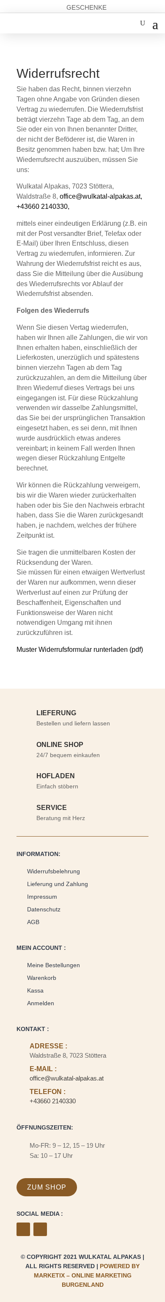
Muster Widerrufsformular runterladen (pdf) (79, 649)
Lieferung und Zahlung (57, 884)
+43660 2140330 (53, 1101)
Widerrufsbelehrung (53, 871)
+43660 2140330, (43, 206)
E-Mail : (43, 1068)
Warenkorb (41, 977)
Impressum (42, 896)
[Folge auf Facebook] (23, 1229)
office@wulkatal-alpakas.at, (101, 196)
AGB (33, 922)
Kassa (35, 990)
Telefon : (48, 1091)
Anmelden (40, 1003)
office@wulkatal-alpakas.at (67, 1078)
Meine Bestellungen (53, 965)
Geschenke (86, 7)
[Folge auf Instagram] (40, 1229)
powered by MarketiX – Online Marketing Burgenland (87, 1275)
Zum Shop (46, 1187)
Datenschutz (43, 909)
